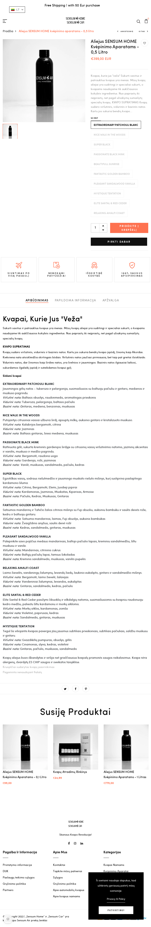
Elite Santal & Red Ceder (110, 203)
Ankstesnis (127, 31)
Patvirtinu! (116, 910)
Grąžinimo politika (14, 883)
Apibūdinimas (37, 300)
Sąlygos (58, 877)
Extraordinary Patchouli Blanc (116, 125)
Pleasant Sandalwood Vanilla (114, 184)
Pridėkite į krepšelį (129, 228)
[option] (44, 80)
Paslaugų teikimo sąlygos (19, 877)
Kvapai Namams (113, 865)
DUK (5, 871)
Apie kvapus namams (66, 896)
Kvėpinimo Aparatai (116, 871)
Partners (8, 890)
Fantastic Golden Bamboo (112, 174)
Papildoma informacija (75, 300)
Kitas (142, 31)
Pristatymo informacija (17, 865)
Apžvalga (111, 300)
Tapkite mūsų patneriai (67, 871)
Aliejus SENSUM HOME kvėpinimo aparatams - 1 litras (125, 775)
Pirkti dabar (119, 242)
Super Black (102, 144)
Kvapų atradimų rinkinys (70, 772)
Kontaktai (59, 865)
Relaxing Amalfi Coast (109, 213)
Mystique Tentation (107, 193)
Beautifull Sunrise (106, 164)
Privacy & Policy (116, 899)
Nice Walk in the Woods (109, 135)
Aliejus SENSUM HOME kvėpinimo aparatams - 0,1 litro (24, 775)
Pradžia (8, 31)
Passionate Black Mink (109, 154)
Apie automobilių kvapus (68, 890)
